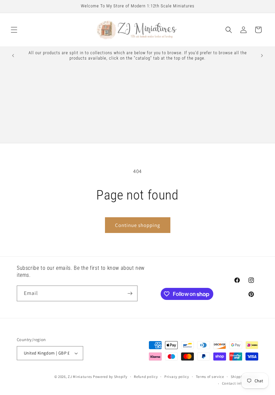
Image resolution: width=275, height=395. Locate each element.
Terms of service (210, 376)
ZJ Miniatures (80, 376)
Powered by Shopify (110, 376)
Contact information (240, 383)
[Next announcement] (262, 55)
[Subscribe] (129, 293)
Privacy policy (176, 376)
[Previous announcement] (13, 55)
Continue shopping (137, 225)
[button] (14, 29)
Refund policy (146, 376)
